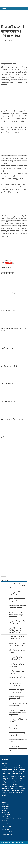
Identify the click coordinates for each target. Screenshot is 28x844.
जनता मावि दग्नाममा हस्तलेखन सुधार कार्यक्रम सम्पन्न (16, 698)
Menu (25, 8)
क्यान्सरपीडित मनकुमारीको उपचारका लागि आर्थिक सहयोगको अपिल (18, 749)
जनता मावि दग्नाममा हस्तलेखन (9, 311)
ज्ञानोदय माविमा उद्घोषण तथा (9, 437)
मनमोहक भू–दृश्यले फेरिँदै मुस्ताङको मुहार (15, 593)
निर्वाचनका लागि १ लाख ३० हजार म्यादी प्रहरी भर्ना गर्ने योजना (17, 644)
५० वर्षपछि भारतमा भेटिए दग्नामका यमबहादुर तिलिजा (18, 720)
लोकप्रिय (3, 577)
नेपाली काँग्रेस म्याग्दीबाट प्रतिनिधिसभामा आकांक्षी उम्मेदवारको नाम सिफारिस (16, 630)
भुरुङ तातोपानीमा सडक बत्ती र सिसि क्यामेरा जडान (17, 622)
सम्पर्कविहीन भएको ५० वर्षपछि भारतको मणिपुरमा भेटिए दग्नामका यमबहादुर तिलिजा (17, 713)
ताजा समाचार (4, 580)
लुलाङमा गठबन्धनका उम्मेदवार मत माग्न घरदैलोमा (17, 600)
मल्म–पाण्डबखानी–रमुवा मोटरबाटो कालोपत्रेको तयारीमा (13, 329)
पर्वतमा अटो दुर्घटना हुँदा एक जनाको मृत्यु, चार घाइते (16, 684)
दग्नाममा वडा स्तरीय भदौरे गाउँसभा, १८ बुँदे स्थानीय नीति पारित (18, 607)
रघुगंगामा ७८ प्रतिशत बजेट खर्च (17, 677)
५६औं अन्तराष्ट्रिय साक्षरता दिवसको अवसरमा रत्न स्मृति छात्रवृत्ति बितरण (16, 615)
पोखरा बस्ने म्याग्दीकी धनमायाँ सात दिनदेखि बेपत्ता (18, 741)
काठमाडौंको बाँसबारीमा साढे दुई (9, 384)
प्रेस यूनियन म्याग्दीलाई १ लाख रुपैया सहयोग (16, 672)
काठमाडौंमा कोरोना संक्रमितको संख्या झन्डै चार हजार (17, 637)
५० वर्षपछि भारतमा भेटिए (7, 348)
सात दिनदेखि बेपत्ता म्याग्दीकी (9, 366)
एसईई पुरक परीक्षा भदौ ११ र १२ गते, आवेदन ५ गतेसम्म (17, 658)
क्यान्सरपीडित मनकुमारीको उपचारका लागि (12, 419)
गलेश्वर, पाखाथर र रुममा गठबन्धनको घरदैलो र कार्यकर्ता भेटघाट (17, 585)
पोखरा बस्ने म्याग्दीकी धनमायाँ (9, 401)
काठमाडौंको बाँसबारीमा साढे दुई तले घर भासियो (17, 734)
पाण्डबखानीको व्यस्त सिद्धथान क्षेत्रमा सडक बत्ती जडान (16, 691)
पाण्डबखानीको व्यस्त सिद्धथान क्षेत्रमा (10, 293)
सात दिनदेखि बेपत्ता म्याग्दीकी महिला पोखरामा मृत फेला (16, 727)
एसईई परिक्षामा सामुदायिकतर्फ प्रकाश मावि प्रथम (17, 665)
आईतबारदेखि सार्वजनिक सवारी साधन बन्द (17, 651)
